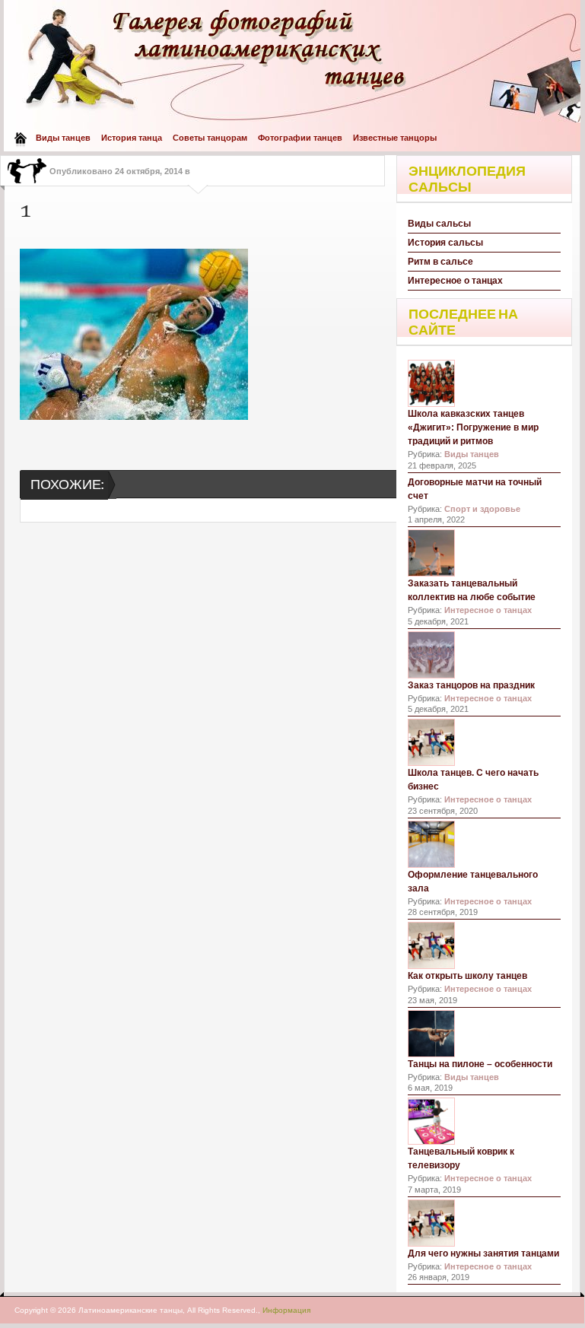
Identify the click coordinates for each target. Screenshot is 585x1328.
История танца (131, 137)
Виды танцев (63, 137)
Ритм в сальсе (440, 261)
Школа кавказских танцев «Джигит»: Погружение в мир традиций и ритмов (473, 427)
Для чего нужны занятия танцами (483, 1253)
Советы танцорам (210, 137)
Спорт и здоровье (482, 508)
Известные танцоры (395, 137)
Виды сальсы (439, 223)
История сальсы (445, 242)
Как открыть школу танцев (467, 976)
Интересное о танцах (455, 280)
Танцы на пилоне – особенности (480, 1064)
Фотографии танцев (300, 137)
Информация (286, 1310)
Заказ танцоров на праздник (471, 685)
